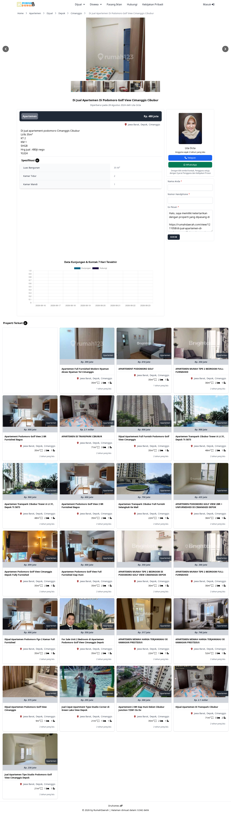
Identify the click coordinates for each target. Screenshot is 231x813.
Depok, (144, 124)
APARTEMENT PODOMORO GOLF (136, 368)
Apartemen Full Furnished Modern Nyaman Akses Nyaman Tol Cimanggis (85, 370)
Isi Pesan (173, 207)
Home (20, 13)
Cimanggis (76, 13)
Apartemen (35, 13)
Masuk (207, 4)
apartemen (30, 116)
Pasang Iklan (114, 4)
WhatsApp (191, 164)
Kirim (173, 237)
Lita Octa (190, 148)
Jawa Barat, (134, 124)
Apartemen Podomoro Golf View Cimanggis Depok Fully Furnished (28, 573)
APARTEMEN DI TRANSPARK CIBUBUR (82, 436)
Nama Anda (175, 181)
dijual (78, 4)
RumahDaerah (101, 810)
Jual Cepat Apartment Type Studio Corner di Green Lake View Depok (85, 708)
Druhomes (114, 805)
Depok (61, 13)
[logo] (26, 4)
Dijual (50, 13)
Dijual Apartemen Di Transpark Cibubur (197, 706)
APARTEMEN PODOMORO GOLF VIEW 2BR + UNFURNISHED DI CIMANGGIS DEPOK (199, 506)
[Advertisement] (30, 350)
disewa (94, 4)
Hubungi (132, 4)
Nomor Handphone (179, 194)
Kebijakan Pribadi (152, 4)
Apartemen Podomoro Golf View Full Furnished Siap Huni (82, 573)
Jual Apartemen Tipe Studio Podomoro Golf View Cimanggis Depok (28, 776)
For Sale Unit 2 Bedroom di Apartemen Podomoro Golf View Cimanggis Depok (83, 641)
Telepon (191, 157)
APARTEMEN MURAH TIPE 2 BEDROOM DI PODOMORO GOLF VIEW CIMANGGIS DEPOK (142, 573)
